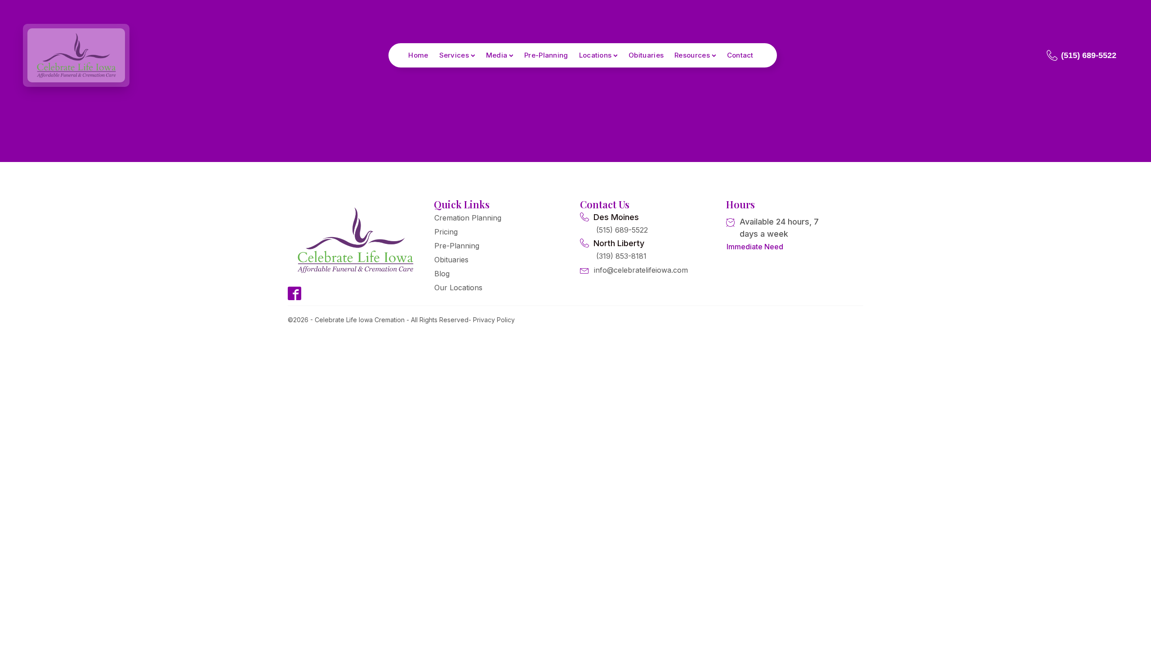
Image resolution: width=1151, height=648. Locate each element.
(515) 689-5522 (622, 229)
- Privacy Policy (491, 320)
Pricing (446, 231)
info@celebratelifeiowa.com (641, 270)
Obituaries (646, 55)
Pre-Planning (546, 55)
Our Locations (458, 287)
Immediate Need (755, 246)
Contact (740, 55)
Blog (442, 273)
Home (418, 55)
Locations (595, 55)
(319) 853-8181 (621, 256)
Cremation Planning (467, 217)
